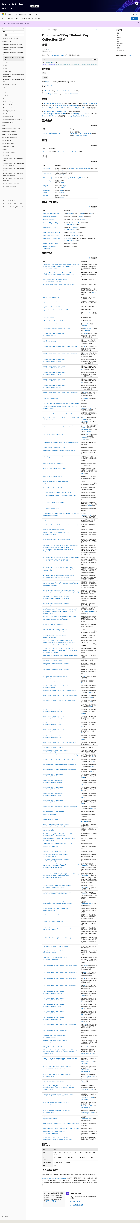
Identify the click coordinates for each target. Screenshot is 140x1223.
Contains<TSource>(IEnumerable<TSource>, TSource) (57, 413)
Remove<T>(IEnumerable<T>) (51, 846)
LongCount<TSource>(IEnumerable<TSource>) (55, 681)
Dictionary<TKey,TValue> (57, 55)
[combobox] (13, 31)
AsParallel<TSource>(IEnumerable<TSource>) (55, 321)
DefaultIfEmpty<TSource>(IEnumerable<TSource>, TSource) (59, 450)
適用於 (118, 48)
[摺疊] (23, 28)
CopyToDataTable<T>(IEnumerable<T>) (53, 434)
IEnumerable (72, 91)
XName (94, 292)
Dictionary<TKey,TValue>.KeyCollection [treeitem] (14, 58)
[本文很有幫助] (129, 56)
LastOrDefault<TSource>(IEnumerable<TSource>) (56, 669)
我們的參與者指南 (50, 1201)
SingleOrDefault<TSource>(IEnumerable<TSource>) (57, 938)
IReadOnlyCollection (51, 94)
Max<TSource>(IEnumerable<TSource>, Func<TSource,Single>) (60, 742)
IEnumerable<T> (62, 91)
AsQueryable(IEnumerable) (50, 324)
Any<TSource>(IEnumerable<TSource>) (53, 307)
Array (61, 170)
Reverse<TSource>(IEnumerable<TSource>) (54, 851)
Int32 (84, 346)
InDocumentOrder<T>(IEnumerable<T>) (53, 624)
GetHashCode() (47, 181)
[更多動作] (96, 30)
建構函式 (119, 37)
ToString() (45, 195)
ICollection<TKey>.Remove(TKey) (51, 238)
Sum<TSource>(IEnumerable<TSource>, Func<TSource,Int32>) (59, 978)
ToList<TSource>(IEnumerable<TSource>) (54, 1081)
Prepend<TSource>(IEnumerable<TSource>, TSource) (57, 843)
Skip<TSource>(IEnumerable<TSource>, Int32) (55, 946)
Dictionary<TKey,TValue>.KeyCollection (66, 105)
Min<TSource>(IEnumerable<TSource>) (53, 811)
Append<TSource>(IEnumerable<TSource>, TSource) (57, 310)
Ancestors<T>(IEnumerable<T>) (51, 297)
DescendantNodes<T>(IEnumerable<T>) (53, 463)
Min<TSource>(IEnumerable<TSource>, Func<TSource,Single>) (60, 806)
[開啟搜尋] (133, 14)
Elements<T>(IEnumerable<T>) (51, 508)
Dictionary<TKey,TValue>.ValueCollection (54, 108)
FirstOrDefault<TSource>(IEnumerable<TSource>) (56, 539)
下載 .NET (134, 18)
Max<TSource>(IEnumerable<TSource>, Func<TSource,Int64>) (59, 705)
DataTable (83, 419)
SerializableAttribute (51, 86)
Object (47, 82)
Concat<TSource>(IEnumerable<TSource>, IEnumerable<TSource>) (61, 403)
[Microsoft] (3, 14)
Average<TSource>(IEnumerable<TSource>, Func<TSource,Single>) (61, 392)
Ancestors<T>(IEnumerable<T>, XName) (53, 289)
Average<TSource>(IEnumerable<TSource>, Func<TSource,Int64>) (60, 353)
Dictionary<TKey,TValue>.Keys (53, 103)
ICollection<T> (76, 223)
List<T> (84, 1081)
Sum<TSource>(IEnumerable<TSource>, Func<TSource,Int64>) (59, 985)
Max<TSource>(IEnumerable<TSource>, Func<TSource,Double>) (60, 695)
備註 (118, 35)
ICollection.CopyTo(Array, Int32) (51, 213)
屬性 (118, 39)
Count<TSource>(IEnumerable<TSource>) (54, 447)
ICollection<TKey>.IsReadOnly (51, 235)
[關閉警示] (136, 3)
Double (85, 340)
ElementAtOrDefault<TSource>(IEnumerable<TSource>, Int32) (59, 495)
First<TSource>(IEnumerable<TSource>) (53, 529)
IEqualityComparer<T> (87, 408)
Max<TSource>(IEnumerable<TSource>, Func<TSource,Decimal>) (60, 690)
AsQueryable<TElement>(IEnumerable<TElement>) (56, 328)
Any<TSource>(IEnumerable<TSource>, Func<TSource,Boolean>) (60, 302)
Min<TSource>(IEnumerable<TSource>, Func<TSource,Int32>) (59, 764)
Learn (44, 30)
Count (44, 152)
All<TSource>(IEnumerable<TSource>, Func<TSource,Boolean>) (60, 284)
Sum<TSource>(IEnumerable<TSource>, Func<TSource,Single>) (60, 1024)
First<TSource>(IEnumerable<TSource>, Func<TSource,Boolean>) (60, 525)
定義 (118, 33)
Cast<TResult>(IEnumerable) (50, 398)
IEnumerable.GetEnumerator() (51, 243)
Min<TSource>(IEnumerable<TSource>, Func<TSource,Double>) (60, 760)
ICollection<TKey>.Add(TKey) (50, 223)
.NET (48, 30)
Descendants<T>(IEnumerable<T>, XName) (54, 468)
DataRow (84, 418)
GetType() (45, 185)
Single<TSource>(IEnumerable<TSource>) (54, 921)
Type (64, 185)
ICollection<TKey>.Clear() (49, 227)
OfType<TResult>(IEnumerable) (51, 819)
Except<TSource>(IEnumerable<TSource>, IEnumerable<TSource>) (61, 520)
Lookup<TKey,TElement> (87, 1089)
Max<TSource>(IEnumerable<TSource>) (53, 747)
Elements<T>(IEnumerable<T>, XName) (53, 502)
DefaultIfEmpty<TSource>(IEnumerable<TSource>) (56, 457)
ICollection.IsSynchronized (50, 216)
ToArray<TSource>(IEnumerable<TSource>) (54, 1047)
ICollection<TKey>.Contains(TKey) (52, 232)
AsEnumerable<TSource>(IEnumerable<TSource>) (56, 313)
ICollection (48, 91)
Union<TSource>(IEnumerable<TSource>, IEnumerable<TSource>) (61, 1123)
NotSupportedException (70, 224)
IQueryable (84, 325)
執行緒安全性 (120, 50)
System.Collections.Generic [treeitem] (10, 38)
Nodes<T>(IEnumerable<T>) (50, 814)
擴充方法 (119, 46)
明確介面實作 (120, 43)
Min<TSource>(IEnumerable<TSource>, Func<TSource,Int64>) (59, 769)
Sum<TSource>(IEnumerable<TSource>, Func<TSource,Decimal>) (60, 965)
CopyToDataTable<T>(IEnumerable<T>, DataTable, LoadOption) (60, 426)
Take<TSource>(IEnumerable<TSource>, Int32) (55, 1030)
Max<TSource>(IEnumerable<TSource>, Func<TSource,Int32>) (59, 700)
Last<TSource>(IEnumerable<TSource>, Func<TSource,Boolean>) (60, 655)
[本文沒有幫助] (131, 56)
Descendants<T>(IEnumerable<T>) (52, 476)
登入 (137, 14)
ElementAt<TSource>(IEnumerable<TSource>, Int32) (57, 492)
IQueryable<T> (87, 330)
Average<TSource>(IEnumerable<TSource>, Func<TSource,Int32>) (60, 346)
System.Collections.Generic (55, 49)
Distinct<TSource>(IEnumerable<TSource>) (54, 488)
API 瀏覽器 (55, 30)
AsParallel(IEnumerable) (49, 317)
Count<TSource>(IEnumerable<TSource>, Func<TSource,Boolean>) (61, 442)
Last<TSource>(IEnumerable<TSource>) (53, 660)
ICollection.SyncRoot (48, 219)
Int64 (84, 353)
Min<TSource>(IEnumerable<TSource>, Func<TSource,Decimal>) (60, 755)
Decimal (85, 333)
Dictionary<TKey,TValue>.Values (77, 108)
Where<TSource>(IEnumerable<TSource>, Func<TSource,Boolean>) (61, 1128)
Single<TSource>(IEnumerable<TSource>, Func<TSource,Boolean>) (61, 915)
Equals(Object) (47, 173)
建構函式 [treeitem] (7, 62)
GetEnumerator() (47, 178)
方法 (118, 41)
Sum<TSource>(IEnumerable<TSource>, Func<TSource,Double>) (60, 972)
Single (82, 389)
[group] (70, 63)
